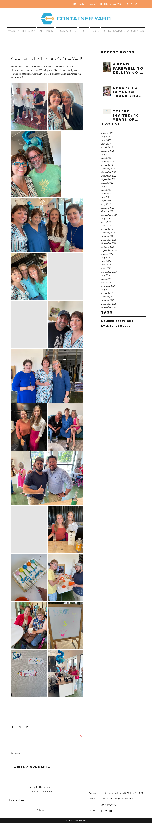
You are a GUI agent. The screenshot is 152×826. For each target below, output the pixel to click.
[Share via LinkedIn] (27, 726)
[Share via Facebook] (12, 726)
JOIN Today (79, 3)
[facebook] (127, 3)
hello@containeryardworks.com (118, 798)
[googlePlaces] (131, 3)
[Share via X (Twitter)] (19, 726)
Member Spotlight (117, 321)
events (107, 325)
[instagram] (136, 3)
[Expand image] (29, 106)
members (123, 325)
